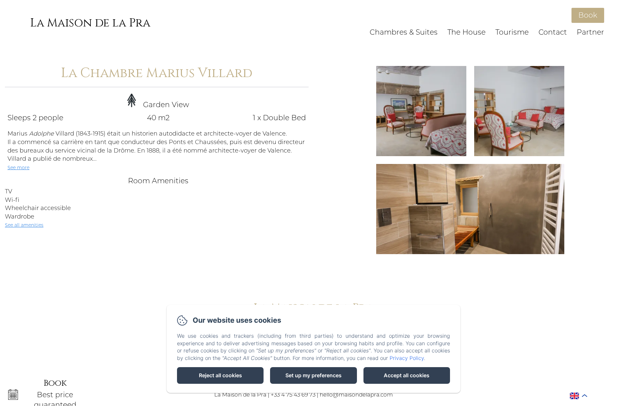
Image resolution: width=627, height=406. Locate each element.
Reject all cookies (220, 375)
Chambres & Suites (404, 32)
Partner (590, 32)
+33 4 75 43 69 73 (293, 394)
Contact (553, 32)
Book (587, 15)
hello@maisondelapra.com (356, 394)
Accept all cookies (406, 375)
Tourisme (512, 32)
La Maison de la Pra (90, 23)
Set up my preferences (313, 375)
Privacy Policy (407, 358)
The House (466, 32)
